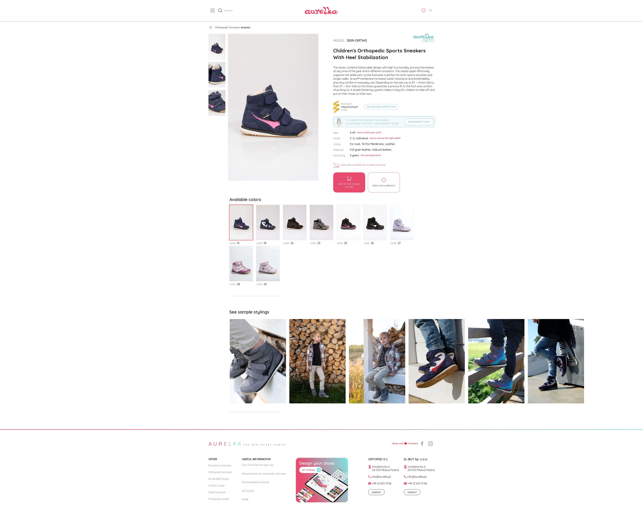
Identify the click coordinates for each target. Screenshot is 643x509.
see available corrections (381, 106)
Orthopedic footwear (220, 472)
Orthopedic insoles (218, 498)
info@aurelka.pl (381, 476)
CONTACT (376, 492)
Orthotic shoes (216, 485)
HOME (245, 499)
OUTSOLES (248, 490)
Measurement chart (419, 122)
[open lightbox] (216, 46)
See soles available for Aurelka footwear (363, 164)
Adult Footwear (217, 492)
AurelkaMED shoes (218, 478)
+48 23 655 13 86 (381, 483)
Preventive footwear (219, 465)
